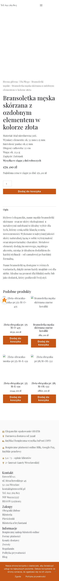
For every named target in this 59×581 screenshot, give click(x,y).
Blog (4, 556)
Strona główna (10, 81)
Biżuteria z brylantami (14, 522)
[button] (48, 5)
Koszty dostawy (10, 540)
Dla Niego (25, 81)
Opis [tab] (5, 209)
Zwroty (6, 544)
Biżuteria (7, 514)
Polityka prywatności (13, 552)
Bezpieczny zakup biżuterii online (20, 532)
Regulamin (8, 548)
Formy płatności (11, 536)
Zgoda (18, 576)
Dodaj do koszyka (29, 191)
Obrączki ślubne (11, 510)
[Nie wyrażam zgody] (55, 571)
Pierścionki (8, 518)
